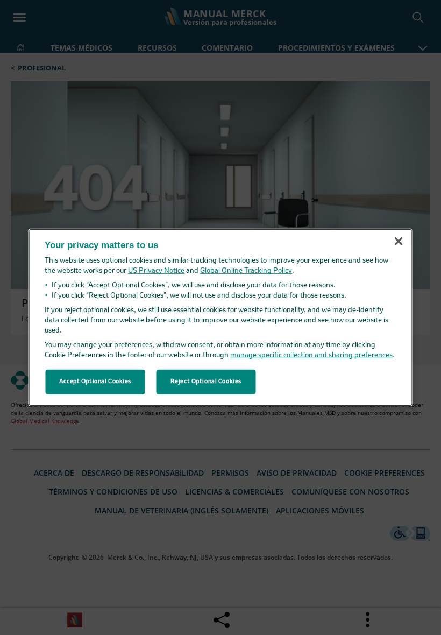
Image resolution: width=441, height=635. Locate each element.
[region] (221, 317)
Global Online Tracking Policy (246, 270)
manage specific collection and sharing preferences (311, 355)
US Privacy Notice (156, 270)
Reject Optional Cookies (205, 381)
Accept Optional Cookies (95, 381)
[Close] (398, 241)
